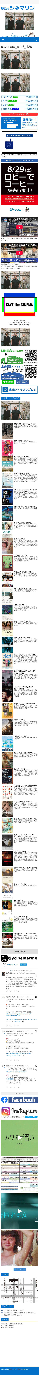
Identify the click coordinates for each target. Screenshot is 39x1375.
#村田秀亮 (34, 1019)
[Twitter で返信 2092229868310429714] (7, 991)
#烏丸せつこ (10, 1019)
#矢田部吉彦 (10, 1079)
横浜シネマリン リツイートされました (22, 970)
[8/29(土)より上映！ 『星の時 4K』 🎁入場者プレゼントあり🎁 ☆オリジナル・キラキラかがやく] (19, 1248)
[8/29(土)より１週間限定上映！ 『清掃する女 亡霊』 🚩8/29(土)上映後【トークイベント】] (19, 1211)
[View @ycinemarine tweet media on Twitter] (23, 1021)
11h (27, 997)
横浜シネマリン (11, 997)
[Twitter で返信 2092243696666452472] (7, 1026)
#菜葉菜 (16, 1019)
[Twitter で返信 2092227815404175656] (7, 1087)
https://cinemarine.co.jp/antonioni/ (16, 1071)
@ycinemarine (20, 997)
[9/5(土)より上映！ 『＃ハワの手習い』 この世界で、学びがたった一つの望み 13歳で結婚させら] (19, 1138)
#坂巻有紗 (27, 1019)
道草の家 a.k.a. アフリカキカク (15, 973)
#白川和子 (18, 1021)
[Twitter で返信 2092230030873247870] (7, 1060)
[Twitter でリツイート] (11, 970)
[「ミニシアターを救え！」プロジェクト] (19, 304)
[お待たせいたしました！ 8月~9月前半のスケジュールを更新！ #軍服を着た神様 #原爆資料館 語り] (19, 1174)
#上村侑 (21, 1019)
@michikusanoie (30, 973)
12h (7, 975)
